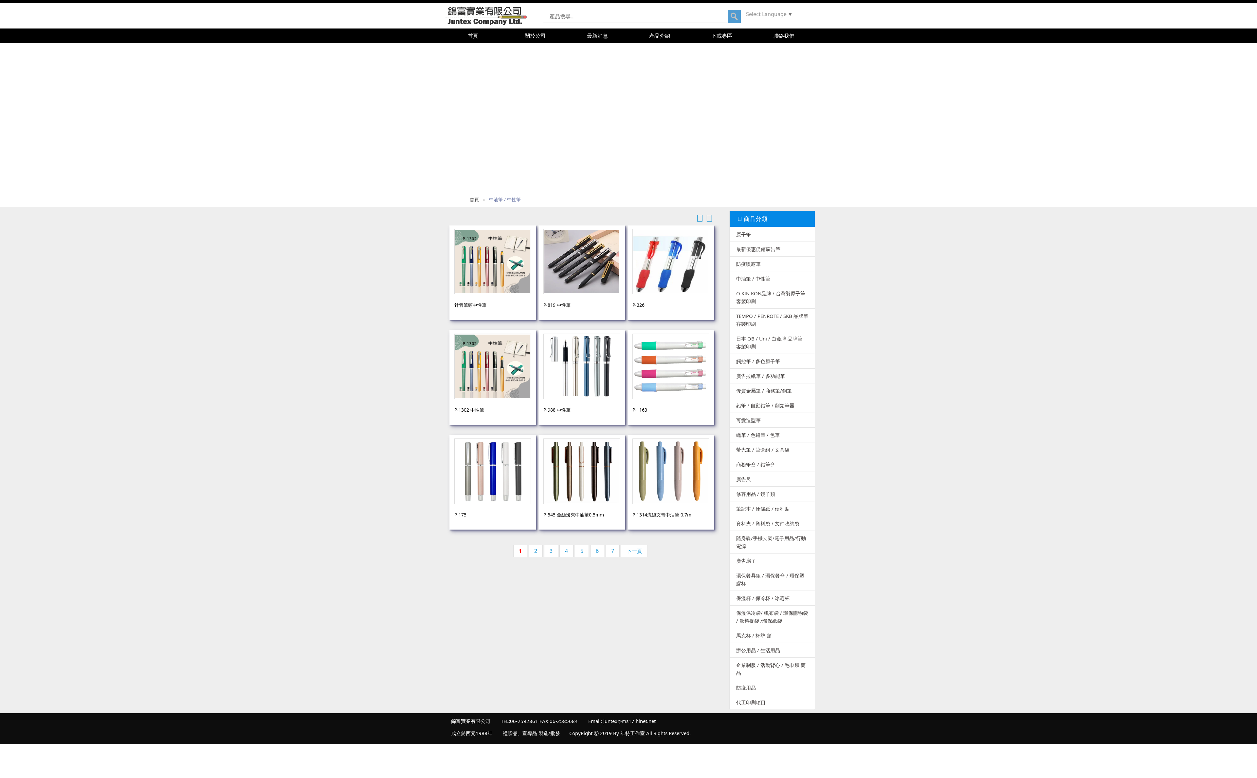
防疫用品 (746, 687)
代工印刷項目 (751, 702)
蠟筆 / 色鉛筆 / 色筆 (758, 435)
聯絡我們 (784, 35)
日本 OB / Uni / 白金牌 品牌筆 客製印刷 (769, 342)
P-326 (638, 305)
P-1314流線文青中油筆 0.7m (661, 515)
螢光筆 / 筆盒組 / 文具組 (763, 449)
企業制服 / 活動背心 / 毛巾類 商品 (771, 669)
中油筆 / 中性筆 (753, 278)
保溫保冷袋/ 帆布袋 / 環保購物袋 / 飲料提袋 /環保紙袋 (772, 617)
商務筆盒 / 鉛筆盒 (755, 464)
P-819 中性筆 (557, 305)
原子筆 (743, 234)
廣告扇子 (746, 560)
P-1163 (639, 410)
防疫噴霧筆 (748, 264)
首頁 (473, 35)
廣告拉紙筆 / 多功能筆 (760, 376)
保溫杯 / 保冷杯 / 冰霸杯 (763, 598)
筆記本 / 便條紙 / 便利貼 (763, 508)
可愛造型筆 (748, 420)
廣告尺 (743, 479)
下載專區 (721, 35)
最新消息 (597, 35)
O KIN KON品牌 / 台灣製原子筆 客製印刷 (770, 297)
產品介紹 (659, 35)
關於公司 (535, 35)
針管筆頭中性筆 (470, 305)
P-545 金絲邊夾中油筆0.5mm (573, 515)
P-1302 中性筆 (469, 410)
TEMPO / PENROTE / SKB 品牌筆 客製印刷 (772, 320)
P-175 (460, 515)
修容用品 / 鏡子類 (755, 494)
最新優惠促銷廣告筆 (758, 249)
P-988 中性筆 (557, 410)
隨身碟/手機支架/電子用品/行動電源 (771, 542)
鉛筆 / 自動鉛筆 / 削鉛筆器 (765, 405)
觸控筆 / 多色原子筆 (758, 361)
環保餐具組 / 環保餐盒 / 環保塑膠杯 (770, 579)
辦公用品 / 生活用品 (758, 650)
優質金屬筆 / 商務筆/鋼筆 (764, 390)
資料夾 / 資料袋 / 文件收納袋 (767, 523)
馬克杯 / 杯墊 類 (754, 635)
